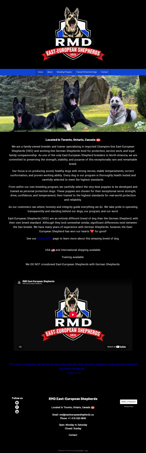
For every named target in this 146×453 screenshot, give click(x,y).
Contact (104, 72)
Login (86, 451)
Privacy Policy (128, 407)
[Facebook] (17, 407)
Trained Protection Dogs (86, 72)
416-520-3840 (78, 418)
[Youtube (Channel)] (17, 411)
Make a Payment (128, 401)
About (49, 72)
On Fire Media (78, 451)
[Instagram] (17, 403)
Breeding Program (64, 72)
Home (40, 72)
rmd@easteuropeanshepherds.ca (76, 414)
